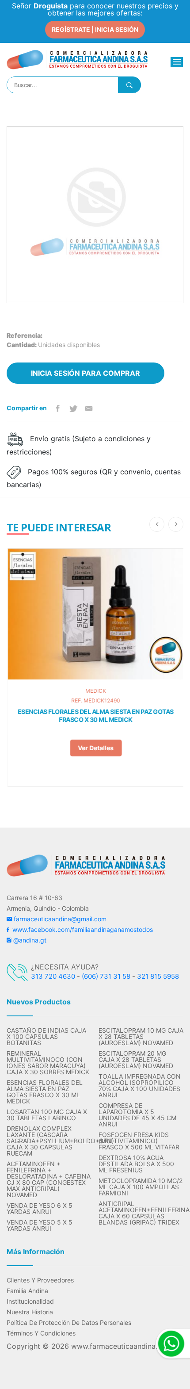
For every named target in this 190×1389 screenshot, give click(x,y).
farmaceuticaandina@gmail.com (59, 919)
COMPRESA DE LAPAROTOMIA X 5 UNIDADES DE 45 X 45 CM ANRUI (137, 1115)
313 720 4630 (53, 976)
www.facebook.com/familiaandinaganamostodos (81, 929)
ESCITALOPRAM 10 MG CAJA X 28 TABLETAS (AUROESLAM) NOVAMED (141, 1036)
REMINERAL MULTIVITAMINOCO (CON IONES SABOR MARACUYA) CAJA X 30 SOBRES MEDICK (48, 1062)
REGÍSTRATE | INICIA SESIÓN (95, 29)
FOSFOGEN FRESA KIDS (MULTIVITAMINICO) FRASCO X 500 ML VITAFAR (139, 1141)
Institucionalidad (30, 1301)
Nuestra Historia (30, 1312)
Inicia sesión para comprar (85, 373)
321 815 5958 (158, 976)
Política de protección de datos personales (69, 1323)
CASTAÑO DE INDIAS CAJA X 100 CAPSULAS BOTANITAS (46, 1036)
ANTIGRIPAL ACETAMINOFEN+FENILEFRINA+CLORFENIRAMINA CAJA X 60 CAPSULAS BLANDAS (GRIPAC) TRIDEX (141, 1213)
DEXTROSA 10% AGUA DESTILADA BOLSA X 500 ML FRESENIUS (136, 1164)
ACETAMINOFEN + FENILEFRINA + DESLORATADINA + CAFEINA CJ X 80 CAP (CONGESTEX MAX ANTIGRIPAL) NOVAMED (49, 1179)
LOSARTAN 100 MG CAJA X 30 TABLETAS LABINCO (47, 1115)
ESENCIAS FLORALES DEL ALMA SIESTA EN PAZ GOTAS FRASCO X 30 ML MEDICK (95, 715)
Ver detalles (95, 748)
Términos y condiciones (41, 1333)
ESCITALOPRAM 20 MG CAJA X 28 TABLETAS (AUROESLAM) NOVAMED (136, 1059)
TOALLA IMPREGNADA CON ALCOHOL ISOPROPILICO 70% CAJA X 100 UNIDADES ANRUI (140, 1085)
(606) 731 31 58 (106, 976)
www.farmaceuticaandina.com (120, 1346)
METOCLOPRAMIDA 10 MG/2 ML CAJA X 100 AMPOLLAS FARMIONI (140, 1187)
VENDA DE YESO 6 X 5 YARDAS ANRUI (39, 1208)
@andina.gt (28, 940)
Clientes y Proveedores (40, 1280)
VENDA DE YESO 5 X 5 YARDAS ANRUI (39, 1225)
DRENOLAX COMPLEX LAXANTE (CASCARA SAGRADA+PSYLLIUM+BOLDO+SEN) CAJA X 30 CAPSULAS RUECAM (49, 1141)
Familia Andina (27, 1291)
